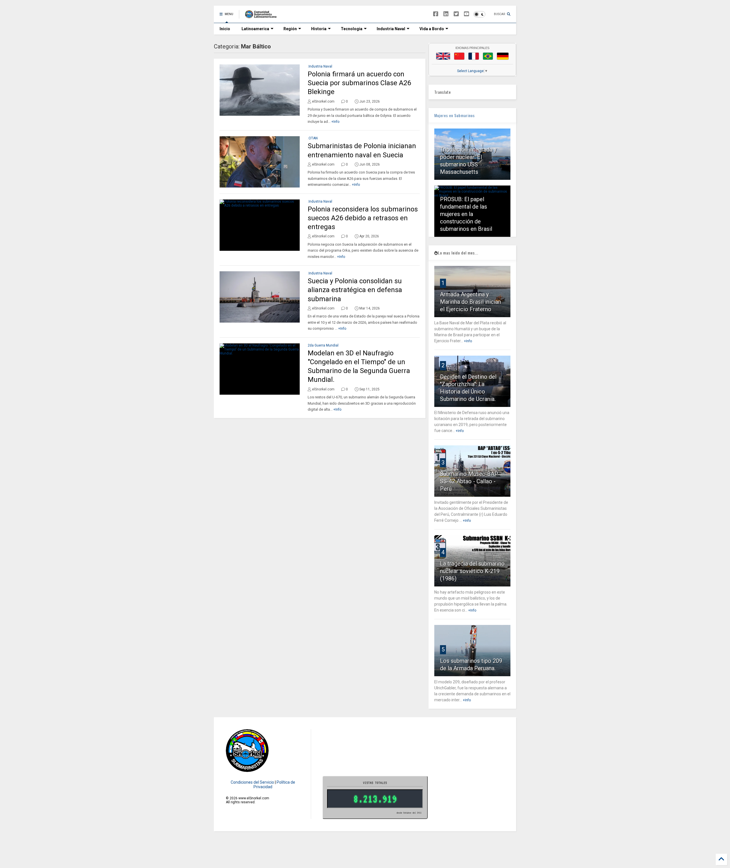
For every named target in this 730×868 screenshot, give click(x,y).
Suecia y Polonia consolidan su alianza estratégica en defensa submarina (355, 290)
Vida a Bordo (431, 29)
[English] (443, 56)
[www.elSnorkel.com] (263, 16)
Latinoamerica (255, 29)
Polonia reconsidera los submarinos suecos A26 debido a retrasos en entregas (363, 218)
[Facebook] (435, 14)
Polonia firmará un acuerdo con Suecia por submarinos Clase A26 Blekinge (359, 83)
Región (290, 29)
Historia (319, 29)
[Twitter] (456, 14)
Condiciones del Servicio (252, 782)
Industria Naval (391, 29)
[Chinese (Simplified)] (459, 56)
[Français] (473, 56)
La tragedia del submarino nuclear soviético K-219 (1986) (472, 571)
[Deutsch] (503, 56)
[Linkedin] (446, 14)
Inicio (225, 29)
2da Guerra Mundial (323, 345)
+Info (335, 122)
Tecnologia (351, 29)
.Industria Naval (320, 66)
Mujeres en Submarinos (454, 115)
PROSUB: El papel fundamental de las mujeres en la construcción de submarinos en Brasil (466, 214)
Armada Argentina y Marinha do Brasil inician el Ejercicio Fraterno (470, 302)
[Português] (488, 56)
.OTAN (313, 138)
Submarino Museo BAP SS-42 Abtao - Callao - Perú (469, 481)
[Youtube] (466, 14)
